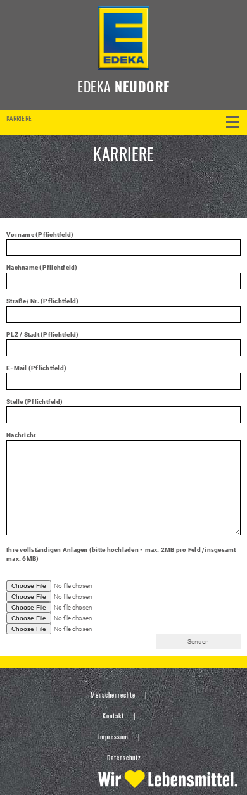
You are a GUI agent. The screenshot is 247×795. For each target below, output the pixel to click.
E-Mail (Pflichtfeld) (36, 368)
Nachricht (20, 435)
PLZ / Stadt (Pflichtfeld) (42, 334)
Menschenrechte (113, 694)
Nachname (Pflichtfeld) (42, 267)
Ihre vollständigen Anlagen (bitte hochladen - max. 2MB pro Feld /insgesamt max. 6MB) (121, 554)
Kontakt (113, 715)
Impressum (113, 736)
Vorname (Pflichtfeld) (39, 234)
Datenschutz (124, 757)
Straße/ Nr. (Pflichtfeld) (42, 300)
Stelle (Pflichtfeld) (34, 401)
